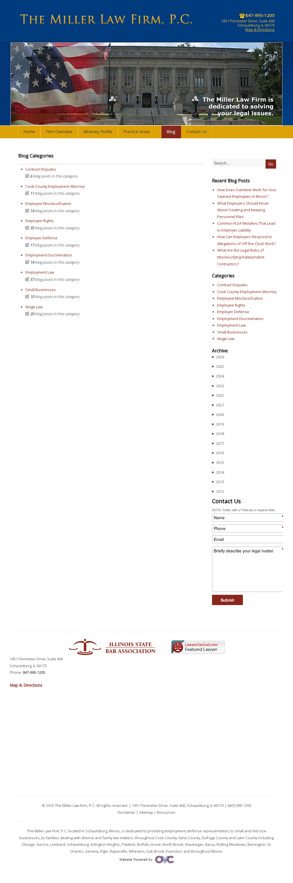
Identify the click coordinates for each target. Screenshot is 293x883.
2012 (218, 491)
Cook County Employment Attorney (55, 186)
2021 (218, 405)
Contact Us (196, 131)
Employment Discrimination (48, 255)
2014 (218, 472)
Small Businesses (40, 289)
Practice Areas (136, 131)
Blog (171, 131)
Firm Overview (59, 131)
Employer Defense (41, 237)
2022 (218, 395)
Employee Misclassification (48, 203)
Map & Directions (260, 29)
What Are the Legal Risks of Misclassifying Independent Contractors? (240, 257)
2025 (218, 366)
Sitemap (146, 812)
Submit (227, 600)
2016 (218, 452)
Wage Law (34, 306)
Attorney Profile (97, 131)
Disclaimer (126, 812)
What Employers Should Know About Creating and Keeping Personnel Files (242, 210)
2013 (218, 481)
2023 (218, 385)
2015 (218, 462)
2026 (218, 356)
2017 (218, 443)
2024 (218, 376)
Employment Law (39, 272)
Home (29, 131)
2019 (218, 424)
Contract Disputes (40, 169)
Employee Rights (39, 220)
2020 (218, 414)
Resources (166, 812)
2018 (218, 433)
